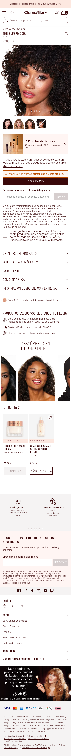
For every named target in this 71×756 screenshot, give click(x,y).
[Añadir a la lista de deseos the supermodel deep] (66, 33)
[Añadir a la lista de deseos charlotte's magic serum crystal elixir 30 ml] (50, 417)
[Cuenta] (56, 12)
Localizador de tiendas (15, 620)
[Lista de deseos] (12, 13)
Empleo (7, 631)
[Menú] (4, 13)
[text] (15, 470)
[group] (37, 378)
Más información (54, 300)
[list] (35, 80)
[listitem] (35, 80)
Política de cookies (13, 643)
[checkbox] (5, 235)
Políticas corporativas (38, 738)
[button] (6, 20)
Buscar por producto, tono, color (29, 20)
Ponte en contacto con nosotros (31, 731)
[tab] (31, 110)
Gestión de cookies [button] (13, 741)
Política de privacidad (14, 226)
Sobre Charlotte (11, 626)
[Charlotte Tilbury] (35, 13)
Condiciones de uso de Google (36, 747)
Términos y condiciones (15, 738)
